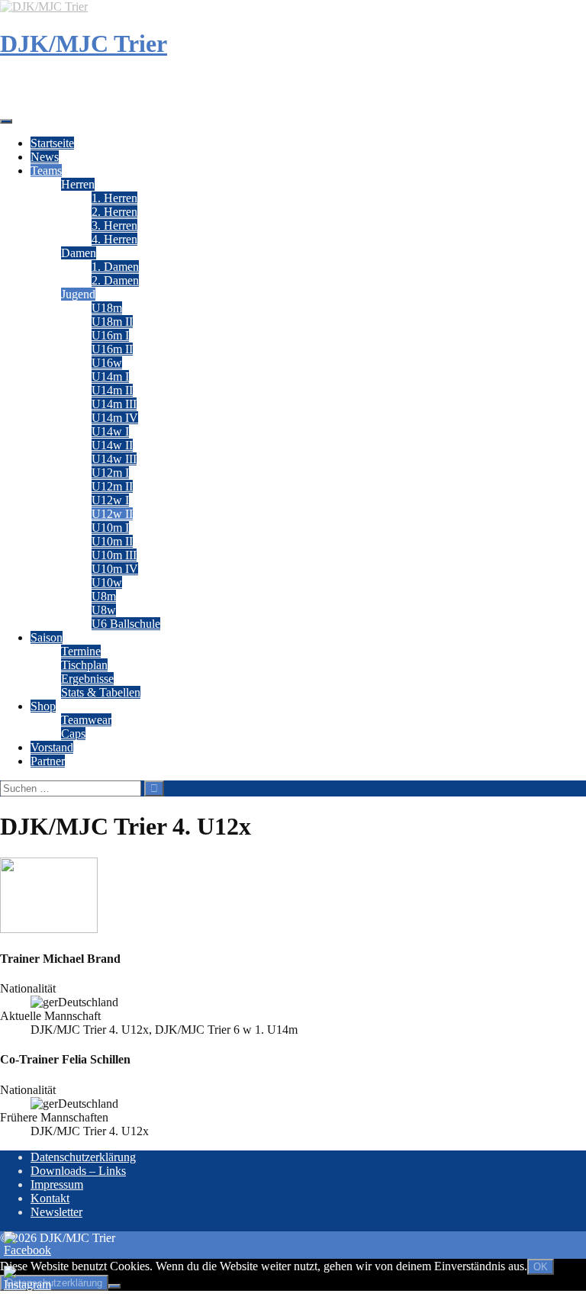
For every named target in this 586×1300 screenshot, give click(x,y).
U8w (104, 609)
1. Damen (115, 266)
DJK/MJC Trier (83, 43)
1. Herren (114, 197)
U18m (107, 307)
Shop (43, 706)
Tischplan (84, 664)
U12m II (112, 486)
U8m (104, 596)
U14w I (110, 431)
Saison (47, 637)
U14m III (114, 403)
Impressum (57, 1184)
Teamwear (86, 719)
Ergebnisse (87, 678)
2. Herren (114, 211)
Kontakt (50, 1198)
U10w (107, 582)
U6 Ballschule (126, 623)
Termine (81, 651)
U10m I (110, 527)
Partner (48, 761)
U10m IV (115, 568)
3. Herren (114, 225)
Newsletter (56, 1211)
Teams (46, 170)
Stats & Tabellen (100, 692)
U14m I (110, 376)
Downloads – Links (78, 1170)
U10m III (114, 555)
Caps (73, 733)
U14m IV (115, 417)
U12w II (112, 513)
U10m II (112, 541)
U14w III (114, 458)
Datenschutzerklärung (83, 1156)
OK (540, 1267)
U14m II (112, 390)
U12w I (110, 500)
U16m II (112, 349)
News (45, 156)
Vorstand (52, 747)
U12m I (110, 472)
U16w (107, 362)
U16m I (110, 335)
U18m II (112, 321)
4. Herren (114, 239)
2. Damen (115, 280)
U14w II (112, 445)
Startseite (52, 143)
